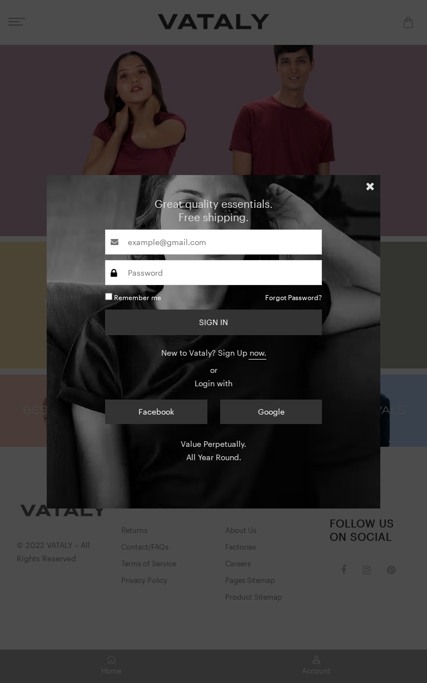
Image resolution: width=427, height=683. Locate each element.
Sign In (213, 322)
